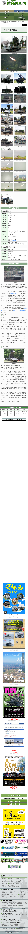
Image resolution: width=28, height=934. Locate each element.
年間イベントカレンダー (9, 875)
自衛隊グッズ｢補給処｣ (14, 868)
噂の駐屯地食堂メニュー (9, 913)
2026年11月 (11, 883)
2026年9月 (18, 881)
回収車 (11, 409)
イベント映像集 (14, 925)
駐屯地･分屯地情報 (14, 924)
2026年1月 (4, 878)
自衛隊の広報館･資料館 (9, 919)
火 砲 (18, 411)
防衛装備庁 (13, 240)
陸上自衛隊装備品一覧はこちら (14, 407)
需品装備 (24, 413)
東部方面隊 (4, 914)
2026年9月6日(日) (14, 683)
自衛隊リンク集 (5, 924)
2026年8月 (11, 881)
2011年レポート (14, 897)
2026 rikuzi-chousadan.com (14, 932)
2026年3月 (18, 878)
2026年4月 (4, 880)
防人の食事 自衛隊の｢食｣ (9, 910)
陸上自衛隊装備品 (9, 28)
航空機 (4, 411)
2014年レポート (14, 896)
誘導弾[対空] (12, 903)
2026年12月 (18, 883)
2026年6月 (18, 880)
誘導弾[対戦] (20, 903)
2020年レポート (22, 892)
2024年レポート (14, 891)
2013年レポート (22, 896)
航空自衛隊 (21, 856)
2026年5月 (11, 880)
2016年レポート (5, 896)
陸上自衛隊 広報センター (7, 862)
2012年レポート (5, 897)
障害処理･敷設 (17, 28)
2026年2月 (11, 878)
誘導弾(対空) (24, 411)
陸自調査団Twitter (7, 843)
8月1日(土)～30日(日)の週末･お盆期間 (14, 616)
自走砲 (11, 411)
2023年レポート (22, 891)
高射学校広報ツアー (15, 920)
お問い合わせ (12, 928)
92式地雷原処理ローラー (19, 310)
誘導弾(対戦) (4, 413)
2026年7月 (4, 881)
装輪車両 (20, 902)
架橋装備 (21, 905)
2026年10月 (4, 883)
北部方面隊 (24, 914)
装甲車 (18, 409)
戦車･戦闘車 (4, 409)
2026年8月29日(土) (14, 650)
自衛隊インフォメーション (8, 885)
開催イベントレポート (8, 889)
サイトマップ (5, 930)
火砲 (7, 903)
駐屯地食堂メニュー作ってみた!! (9, 911)
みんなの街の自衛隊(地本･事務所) (12, 922)
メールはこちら (21, 11)
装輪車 (24, 409)
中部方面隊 (10, 914)
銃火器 (11, 413)
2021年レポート (14, 892)
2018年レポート (14, 894)
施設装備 (15, 905)
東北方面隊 (4, 916)
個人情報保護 (20, 928)
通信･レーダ (12, 907)
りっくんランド (5, 920)
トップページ (5, 928)
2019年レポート (5, 894)
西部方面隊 (17, 914)
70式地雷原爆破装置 (15, 293)
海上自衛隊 (7, 856)
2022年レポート (5, 892)
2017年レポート (22, 894)
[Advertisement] (14, 483)
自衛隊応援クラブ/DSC (20, 862)
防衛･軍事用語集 (5, 925)
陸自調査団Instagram (21, 843)
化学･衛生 (17, 413)
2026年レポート (5, 891)
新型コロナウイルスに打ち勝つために (10, 886)
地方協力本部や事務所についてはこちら (14, 798)
